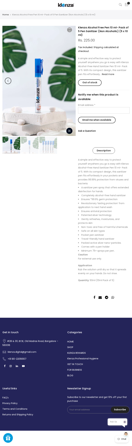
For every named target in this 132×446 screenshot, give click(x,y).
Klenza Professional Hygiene (82, 358)
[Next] (70, 81)
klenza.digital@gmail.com (22, 352)
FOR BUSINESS (74, 369)
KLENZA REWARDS (76, 353)
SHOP (70, 347)
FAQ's (5, 397)
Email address (86, 105)
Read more (107, 74)
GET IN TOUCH (75, 364)
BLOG (70, 375)
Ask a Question (87, 130)
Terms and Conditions (14, 409)
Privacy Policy (10, 403)
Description (104, 150)
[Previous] (8, 81)
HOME (70, 341)
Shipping (98, 47)
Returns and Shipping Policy (17, 414)
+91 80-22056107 (17, 358)
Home (5, 14)
